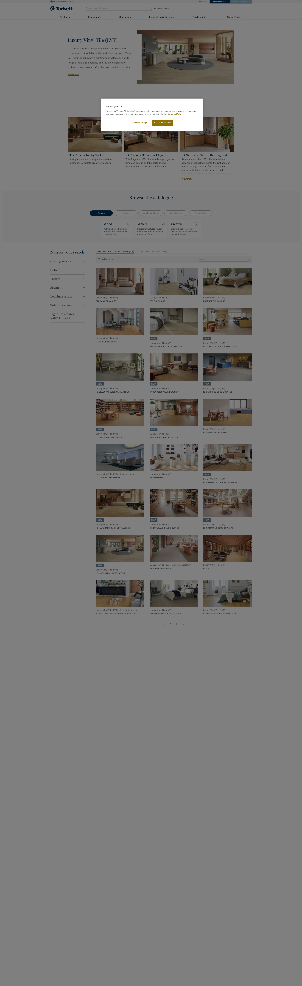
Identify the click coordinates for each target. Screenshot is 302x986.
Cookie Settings (139, 123)
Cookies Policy (175, 114)
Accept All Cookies (162, 123)
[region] (152, 115)
